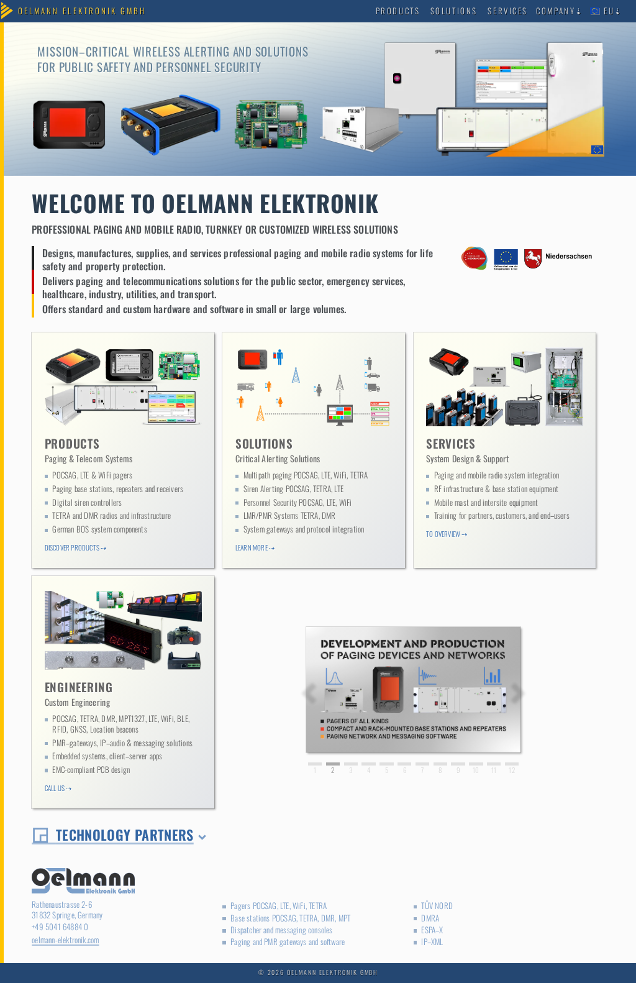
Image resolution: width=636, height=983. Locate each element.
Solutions (454, 11)
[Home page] (82, 11)
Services (507, 11)
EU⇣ (612, 11)
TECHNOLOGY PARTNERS (125, 834)
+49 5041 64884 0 (60, 927)
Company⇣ (559, 11)
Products (398, 11)
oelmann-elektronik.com (65, 940)
